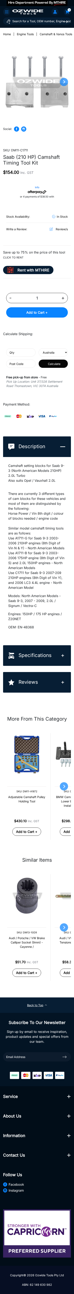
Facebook (16, 1184)
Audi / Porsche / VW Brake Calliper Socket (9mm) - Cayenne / (27, 942)
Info (37, 187)
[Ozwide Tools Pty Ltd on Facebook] (16, 129)
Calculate (54, 364)
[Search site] (65, 21)
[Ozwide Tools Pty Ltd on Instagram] (23, 129)
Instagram (16, 1190)
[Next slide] (64, 82)
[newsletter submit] (64, 1056)
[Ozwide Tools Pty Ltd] (27, 11)
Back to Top (35, 1005)
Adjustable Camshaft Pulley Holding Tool (26, 799)
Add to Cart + (37, 312)
